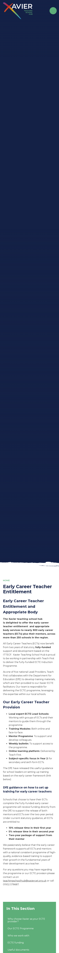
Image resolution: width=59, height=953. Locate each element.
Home (6, 580)
